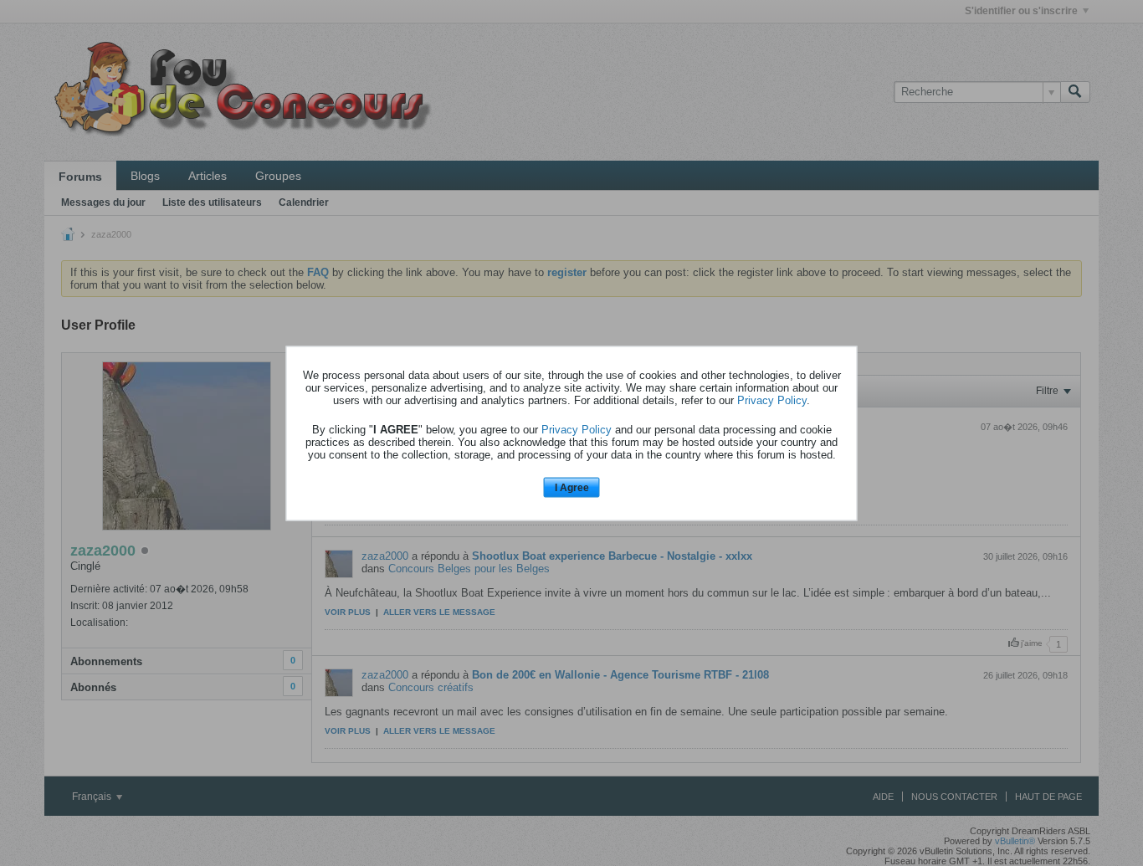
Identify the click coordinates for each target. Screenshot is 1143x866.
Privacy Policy (772, 400)
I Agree (572, 488)
